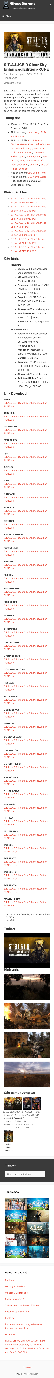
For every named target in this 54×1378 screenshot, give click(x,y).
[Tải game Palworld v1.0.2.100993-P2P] (16, 1252)
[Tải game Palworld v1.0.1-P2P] (16, 1216)
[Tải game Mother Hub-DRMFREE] (8, 1136)
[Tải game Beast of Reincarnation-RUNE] (16, 1228)
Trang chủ (27, 1367)
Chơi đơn (34, 164)
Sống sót (23, 168)
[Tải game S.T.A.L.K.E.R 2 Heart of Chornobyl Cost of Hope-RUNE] (8, 1103)
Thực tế (24, 160)
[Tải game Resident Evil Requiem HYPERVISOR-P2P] (16, 1240)
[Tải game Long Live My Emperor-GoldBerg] (38, 1228)
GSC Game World (36, 172)
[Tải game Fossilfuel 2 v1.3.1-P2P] (36, 1103)
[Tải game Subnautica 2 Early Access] (38, 1252)
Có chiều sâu (35, 140)
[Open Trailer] (27, 950)
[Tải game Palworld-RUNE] (38, 1204)
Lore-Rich (39, 152)
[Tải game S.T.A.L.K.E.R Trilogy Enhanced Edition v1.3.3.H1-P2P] (17, 1103)
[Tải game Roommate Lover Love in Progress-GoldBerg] (16, 1204)
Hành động (33, 132)
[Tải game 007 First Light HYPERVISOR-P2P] (38, 1216)
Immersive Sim (24, 152)
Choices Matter (19, 144)
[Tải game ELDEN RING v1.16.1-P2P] (38, 1240)
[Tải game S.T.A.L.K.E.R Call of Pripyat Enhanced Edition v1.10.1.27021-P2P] (27, 1103)
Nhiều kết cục (18, 156)
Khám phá (33, 144)
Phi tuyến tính (33, 156)
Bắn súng (23, 164)
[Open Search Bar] (50, 5)
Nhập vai (19, 136)
